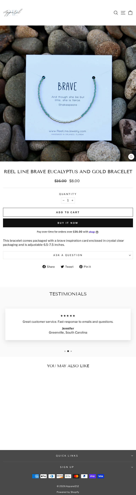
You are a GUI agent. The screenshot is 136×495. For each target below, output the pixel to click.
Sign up (67, 467)
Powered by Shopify (68, 492)
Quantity (68, 194)
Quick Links (67, 455)
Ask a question (68, 255)
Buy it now (68, 222)
